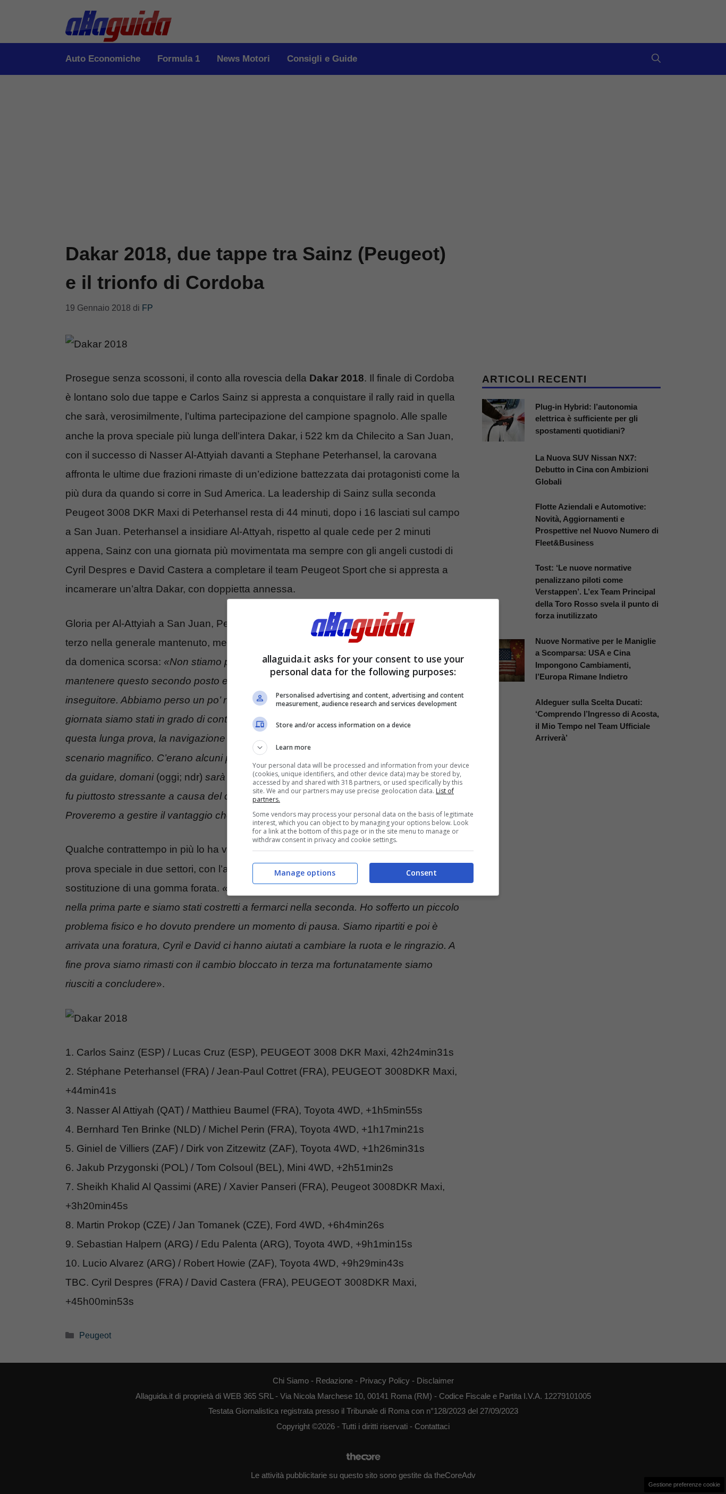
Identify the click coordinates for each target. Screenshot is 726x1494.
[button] (363, 747)
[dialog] (363, 747)
